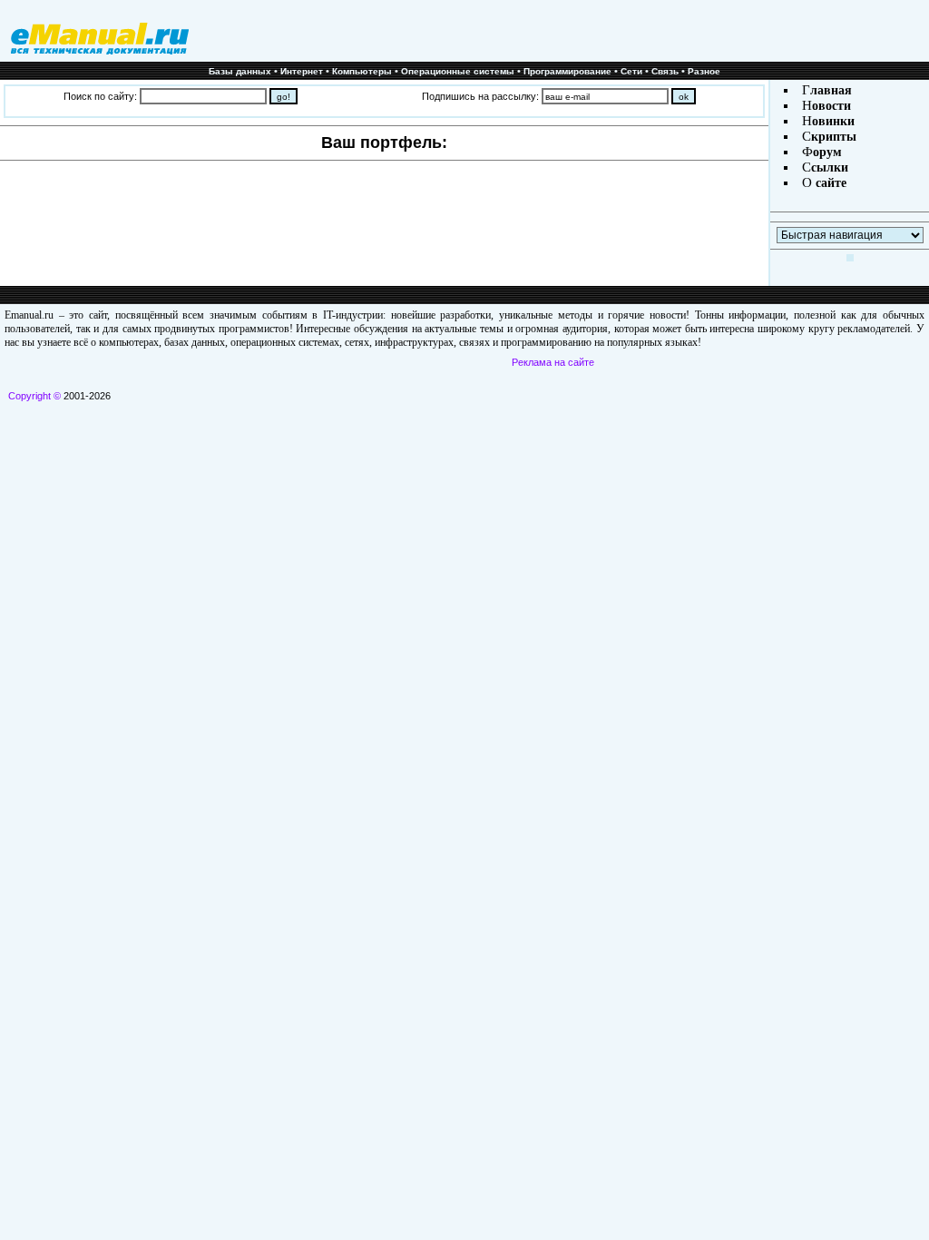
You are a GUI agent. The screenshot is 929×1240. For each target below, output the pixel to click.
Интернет (301, 71)
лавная (831, 90)
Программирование (567, 71)
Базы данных (240, 71)
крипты (833, 136)
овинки (833, 121)
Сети (631, 71)
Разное (704, 71)
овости (831, 106)
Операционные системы (457, 71)
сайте (829, 183)
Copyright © (34, 395)
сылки (829, 167)
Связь (665, 71)
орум (827, 152)
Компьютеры (362, 71)
